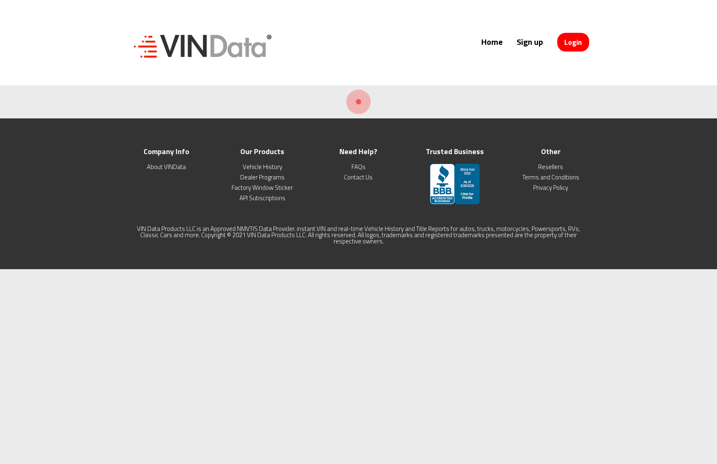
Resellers (550, 167)
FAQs (358, 167)
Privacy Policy (550, 187)
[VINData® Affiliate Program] (200, 65)
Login (573, 42)
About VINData (166, 167)
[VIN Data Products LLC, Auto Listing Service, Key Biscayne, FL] (455, 183)
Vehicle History (262, 167)
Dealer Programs (262, 177)
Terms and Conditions (550, 177)
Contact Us (358, 177)
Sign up (530, 41)
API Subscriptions (262, 198)
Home (491, 41)
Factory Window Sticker (262, 187)
